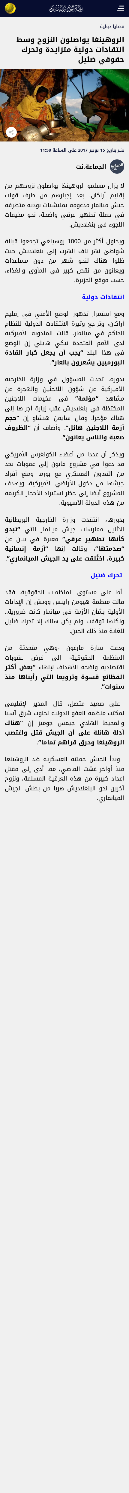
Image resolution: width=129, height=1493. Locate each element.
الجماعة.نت (91, 166)
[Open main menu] (120, 8)
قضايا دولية (112, 26)
